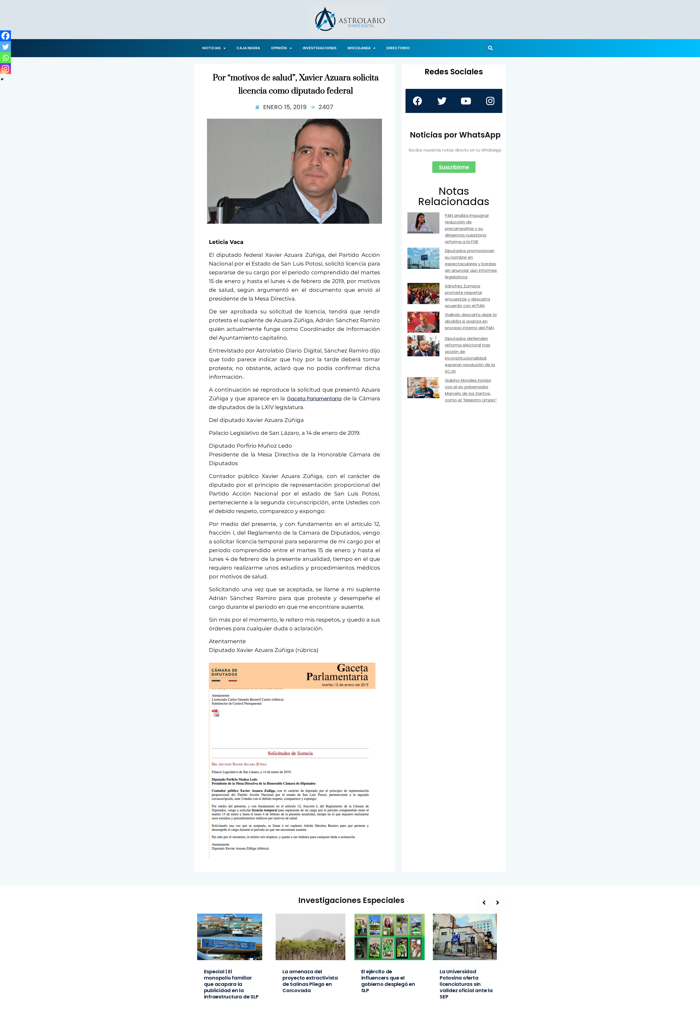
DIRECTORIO (398, 48)
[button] (490, 48)
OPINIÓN (279, 48)
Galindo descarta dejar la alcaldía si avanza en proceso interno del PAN (471, 321)
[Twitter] (5, 46)
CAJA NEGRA (248, 48)
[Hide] (2, 79)
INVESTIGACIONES (320, 48)
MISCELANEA (359, 48)
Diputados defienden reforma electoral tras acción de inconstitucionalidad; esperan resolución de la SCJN (470, 355)
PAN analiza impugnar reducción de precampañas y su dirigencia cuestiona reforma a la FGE (467, 228)
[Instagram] (5, 68)
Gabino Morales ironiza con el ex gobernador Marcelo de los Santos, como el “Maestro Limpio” (471, 390)
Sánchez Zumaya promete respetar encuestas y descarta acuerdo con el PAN (467, 295)
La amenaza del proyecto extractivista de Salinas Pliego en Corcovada (310, 981)
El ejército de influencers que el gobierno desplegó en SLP (388, 981)
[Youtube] (466, 101)
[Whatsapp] (5, 57)
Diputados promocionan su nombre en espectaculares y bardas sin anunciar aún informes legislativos (471, 264)
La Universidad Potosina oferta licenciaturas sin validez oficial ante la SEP (466, 984)
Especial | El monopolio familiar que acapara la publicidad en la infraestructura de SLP (231, 984)
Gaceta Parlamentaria (314, 398)
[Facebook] (5, 35)
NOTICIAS (211, 48)
